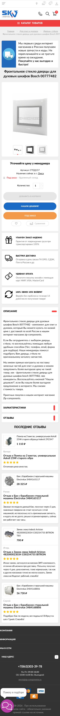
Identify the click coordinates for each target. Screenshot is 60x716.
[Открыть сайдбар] (3, 3)
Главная (10, 31)
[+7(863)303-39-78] (40, 14)
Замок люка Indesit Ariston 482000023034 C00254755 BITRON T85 (35, 533)
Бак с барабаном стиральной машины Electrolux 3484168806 (35, 587)
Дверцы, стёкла (50, 31)
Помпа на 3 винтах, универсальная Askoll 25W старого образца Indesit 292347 (36, 438)
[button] (7, 706)
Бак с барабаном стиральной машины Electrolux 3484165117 (35, 478)
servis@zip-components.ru (30, 680)
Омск (41, 173)
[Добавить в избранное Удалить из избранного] (16, 223)
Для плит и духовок (29, 31)
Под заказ (30, 216)
